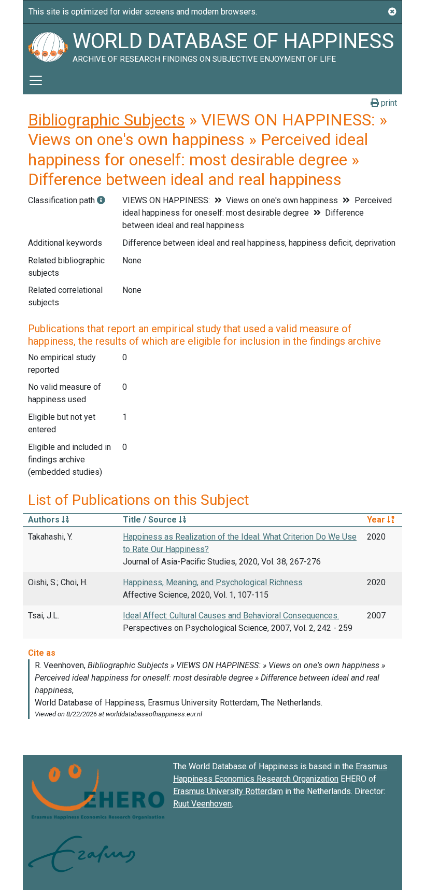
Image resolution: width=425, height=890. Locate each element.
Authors (45, 520)
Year (377, 520)
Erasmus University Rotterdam (228, 791)
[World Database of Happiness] (48, 45)
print (388, 103)
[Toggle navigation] (36, 80)
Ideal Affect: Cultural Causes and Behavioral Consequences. (231, 615)
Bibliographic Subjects (106, 120)
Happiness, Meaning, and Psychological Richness (213, 582)
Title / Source (151, 520)
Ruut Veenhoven (202, 804)
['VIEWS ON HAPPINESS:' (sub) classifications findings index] (101, 200)
